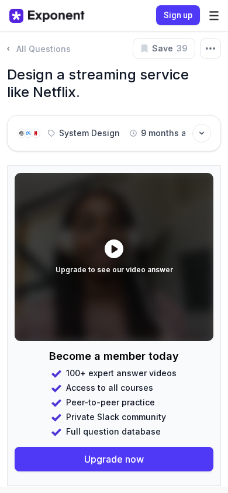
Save (170, 48)
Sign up (178, 15)
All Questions (43, 49)
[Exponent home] (47, 16)
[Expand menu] (214, 15)
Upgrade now (114, 459)
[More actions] (210, 48)
